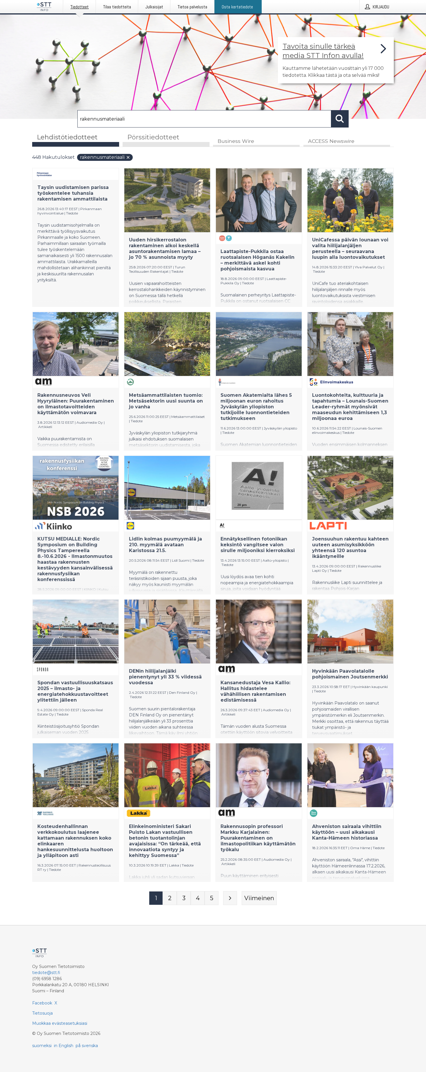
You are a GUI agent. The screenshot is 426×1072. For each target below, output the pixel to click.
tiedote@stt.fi (46, 972)
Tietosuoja (42, 1013)
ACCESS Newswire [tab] (331, 141)
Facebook (42, 1003)
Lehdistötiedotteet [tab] (67, 137)
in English (63, 1045)
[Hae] (340, 119)
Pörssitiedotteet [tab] (153, 137)
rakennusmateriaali (102, 157)
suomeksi (42, 1045)
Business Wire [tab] (236, 141)
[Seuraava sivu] (230, 898)
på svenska (87, 1045)
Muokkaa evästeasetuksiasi (59, 1023)
